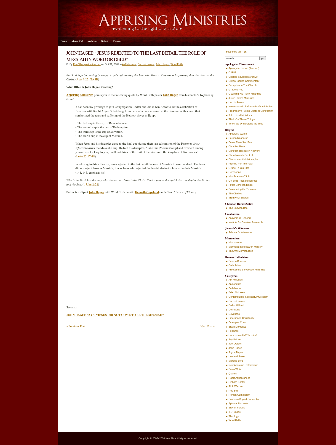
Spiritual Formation (239, 403)
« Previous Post (75, 326)
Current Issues (146, 64)
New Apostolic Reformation (243, 365)
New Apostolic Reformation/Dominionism (251, 106)
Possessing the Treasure (243, 189)
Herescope (235, 172)
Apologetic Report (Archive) (244, 68)
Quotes (233, 373)
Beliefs (104, 41)
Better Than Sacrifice (240, 142)
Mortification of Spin (239, 176)
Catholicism (235, 265)
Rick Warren (236, 386)
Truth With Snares (239, 197)
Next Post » (207, 326)
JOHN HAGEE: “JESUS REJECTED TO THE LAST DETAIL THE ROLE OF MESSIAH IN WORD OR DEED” (136, 55)
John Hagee (162, 64)
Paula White (235, 369)
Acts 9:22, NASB (87, 79)
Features (234, 330)
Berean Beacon (237, 261)
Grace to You (236, 89)
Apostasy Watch (238, 133)
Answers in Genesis (240, 218)
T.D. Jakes (235, 412)
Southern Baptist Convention (244, 399)
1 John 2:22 (90, 184)
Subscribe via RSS (236, 51)
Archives (92, 41)
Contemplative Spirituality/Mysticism (248, 296)
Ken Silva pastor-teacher (87, 64)
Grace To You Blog (239, 168)
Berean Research (238, 138)
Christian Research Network (244, 150)
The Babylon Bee (238, 208)
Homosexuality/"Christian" (243, 335)
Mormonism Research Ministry (246, 246)
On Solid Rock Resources (243, 180)
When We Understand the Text (246, 123)
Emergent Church (238, 322)
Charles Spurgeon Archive (243, 76)
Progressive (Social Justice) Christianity (251, 110)
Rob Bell (233, 390)
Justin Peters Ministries (241, 98)
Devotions (234, 314)
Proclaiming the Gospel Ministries (247, 269)
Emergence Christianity (241, 318)
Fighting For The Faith (241, 163)
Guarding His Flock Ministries (245, 93)
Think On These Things (242, 119)
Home (64, 41)
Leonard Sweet (237, 356)
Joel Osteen (235, 343)
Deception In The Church (242, 85)
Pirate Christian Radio (241, 184)
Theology (234, 416)
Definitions (234, 309)
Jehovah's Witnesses (240, 232)
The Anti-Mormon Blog (241, 250)
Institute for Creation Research (246, 222)
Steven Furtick (237, 407)
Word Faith (177, 64)
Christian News (237, 146)
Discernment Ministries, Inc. (244, 159)
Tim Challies (235, 193)
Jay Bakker (235, 339)
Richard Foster (237, 382)
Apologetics (235, 284)
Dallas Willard (236, 305)
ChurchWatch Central (241, 155)
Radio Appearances (239, 377)
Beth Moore (235, 288)
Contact (117, 41)
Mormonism (235, 242)
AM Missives (129, 64)
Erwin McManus (237, 326)
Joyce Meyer (236, 352)
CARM (232, 72)
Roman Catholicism (239, 394)
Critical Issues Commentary (244, 80)
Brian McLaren (237, 292)
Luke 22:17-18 (85, 156)
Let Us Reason (237, 102)
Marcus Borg (236, 360)
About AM (77, 41)
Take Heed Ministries (240, 115)
